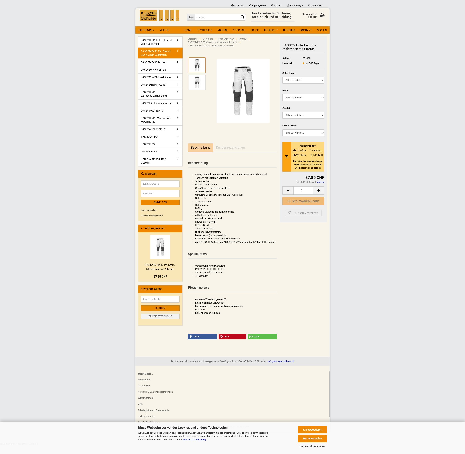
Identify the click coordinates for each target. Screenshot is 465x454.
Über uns (289, 30)
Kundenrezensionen (230, 147)
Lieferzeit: (287, 63)
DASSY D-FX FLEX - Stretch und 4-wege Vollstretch (156, 53)
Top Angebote (258, 5)
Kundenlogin (296, 5)
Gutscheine (144, 385)
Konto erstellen (148, 210)
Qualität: (286, 108)
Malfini (223, 30)
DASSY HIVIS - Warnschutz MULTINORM (156, 120)
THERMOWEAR (149, 136)
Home (188, 30)
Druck (255, 30)
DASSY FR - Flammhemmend (157, 103)
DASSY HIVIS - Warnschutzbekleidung (154, 94)
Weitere (165, 30)
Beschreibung (201, 147)
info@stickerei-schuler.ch (281, 361)
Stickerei (239, 30)
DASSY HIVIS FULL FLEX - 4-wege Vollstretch (157, 42)
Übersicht (271, 30)
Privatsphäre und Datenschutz (153, 410)
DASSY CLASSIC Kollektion (156, 77)
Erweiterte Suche (160, 316)
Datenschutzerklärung (194, 439)
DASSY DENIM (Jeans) (153, 84)
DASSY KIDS (148, 144)
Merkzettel (316, 5)
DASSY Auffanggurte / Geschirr (153, 161)
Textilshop (204, 30)
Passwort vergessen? (152, 215)
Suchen (322, 30)
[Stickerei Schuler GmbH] (159, 15)
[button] (202, 336)
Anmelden (160, 202)
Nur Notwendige (312, 438)
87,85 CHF (160, 276)
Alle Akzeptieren (312, 429)
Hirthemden (146, 30)
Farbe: (285, 90)
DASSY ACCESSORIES (153, 129)
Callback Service (146, 416)
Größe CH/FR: (289, 125)
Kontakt (306, 30)
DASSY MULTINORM (152, 110)
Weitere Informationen (312, 446)
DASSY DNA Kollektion (153, 69)
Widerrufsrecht (145, 398)
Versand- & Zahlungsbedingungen (155, 391)
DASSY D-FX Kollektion (153, 62)
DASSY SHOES (149, 151)
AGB (140, 404)
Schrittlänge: (289, 73)
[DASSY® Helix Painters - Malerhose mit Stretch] (243, 90)
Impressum (144, 379)
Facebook (239, 5)
